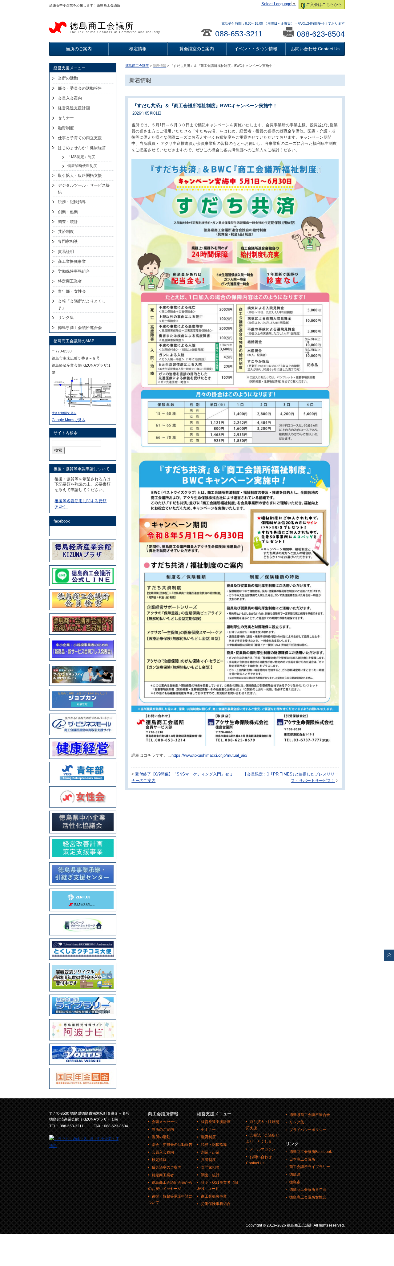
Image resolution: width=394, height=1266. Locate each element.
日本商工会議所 (302, 1159)
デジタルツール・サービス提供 (84, 188)
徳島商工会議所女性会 (307, 1197)
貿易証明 (66, 251)
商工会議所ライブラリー (309, 1167)
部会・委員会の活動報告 (80, 88)
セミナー (66, 118)
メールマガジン (262, 1149)
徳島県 (294, 1174)
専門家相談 (68, 241)
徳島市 (294, 1182)
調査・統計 (68, 221)
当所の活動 (68, 78)
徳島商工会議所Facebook (310, 1152)
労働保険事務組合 (74, 271)
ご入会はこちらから (324, 4)
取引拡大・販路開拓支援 (80, 175)
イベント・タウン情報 (255, 48)
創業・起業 (68, 212)
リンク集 (66, 317)
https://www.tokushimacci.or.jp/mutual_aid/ (209, 755)
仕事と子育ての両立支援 (80, 138)
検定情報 (138, 48)
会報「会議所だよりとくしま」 (82, 304)
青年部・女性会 (72, 291)
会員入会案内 (70, 98)
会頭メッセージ (165, 1122)
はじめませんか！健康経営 (82, 147)
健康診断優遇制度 (82, 166)
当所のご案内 (79, 48)
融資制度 (66, 128)
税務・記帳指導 (72, 201)
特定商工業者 (70, 281)
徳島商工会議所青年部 (307, 1189)
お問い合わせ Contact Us (315, 48)
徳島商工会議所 (115, 27)
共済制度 (66, 231)
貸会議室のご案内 (196, 48)
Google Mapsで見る (68, 420)
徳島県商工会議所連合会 (80, 327)
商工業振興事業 (72, 261)
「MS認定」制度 (81, 157)
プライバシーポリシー (307, 1130)
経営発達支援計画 (74, 108)
